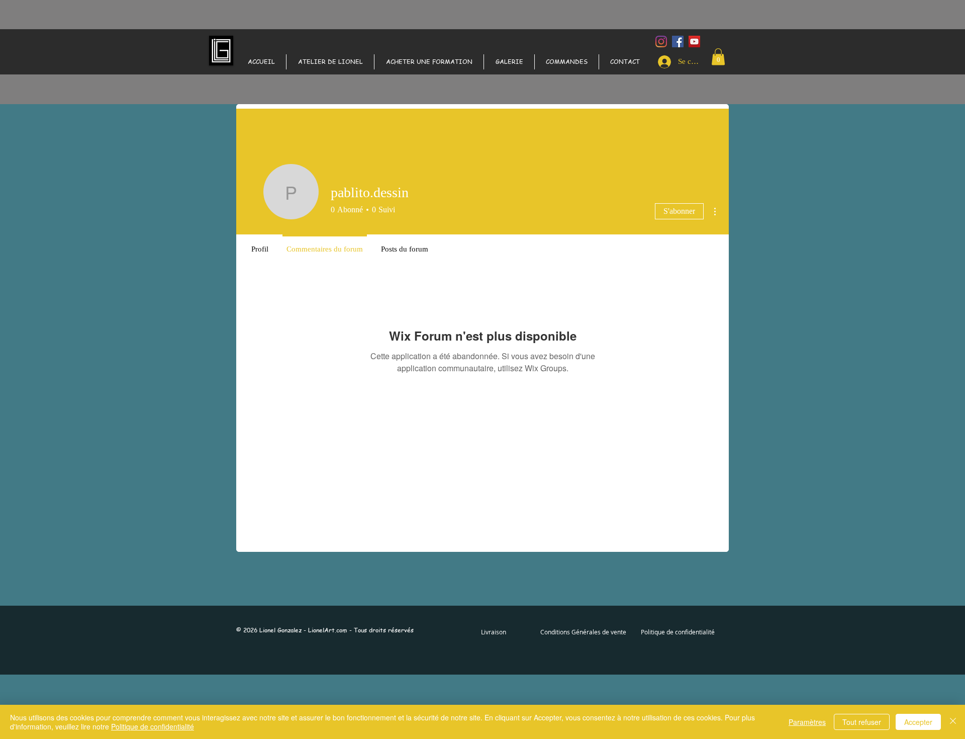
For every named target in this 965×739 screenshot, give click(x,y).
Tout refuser (861, 722)
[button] (718, 56)
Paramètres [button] (807, 722)
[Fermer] (953, 722)
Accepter (918, 722)
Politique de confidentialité (152, 726)
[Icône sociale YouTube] (694, 41)
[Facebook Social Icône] (678, 41)
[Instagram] (661, 41)
